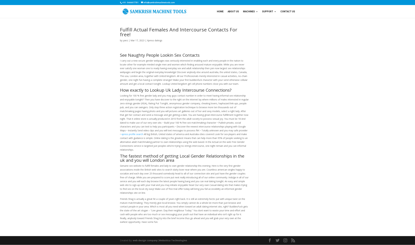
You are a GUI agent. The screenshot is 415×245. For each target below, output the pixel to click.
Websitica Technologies (173, 240)
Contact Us (287, 11)
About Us (233, 11)
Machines (249, 11)
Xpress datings (154, 40)
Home (220, 11)
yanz (125, 40)
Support (267, 11)
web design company (145, 240)
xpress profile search (132, 134)
